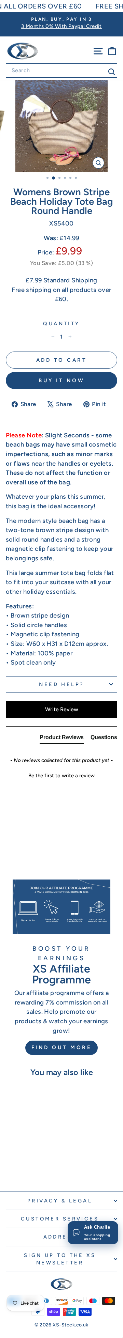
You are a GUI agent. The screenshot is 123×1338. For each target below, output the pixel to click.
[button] (61, 775)
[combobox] (61, 70)
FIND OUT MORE (61, 1047)
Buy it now (61, 380)
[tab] (62, 739)
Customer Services (60, 1219)
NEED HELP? (61, 684)
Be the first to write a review (61, 776)
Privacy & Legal (59, 1201)
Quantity (61, 324)
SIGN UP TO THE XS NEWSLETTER (60, 1259)
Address (60, 1237)
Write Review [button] (61, 709)
